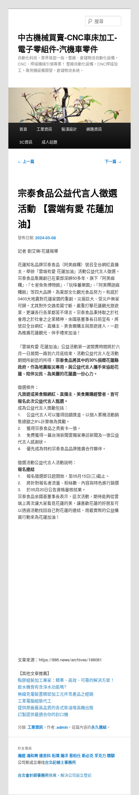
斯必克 (87, 756)
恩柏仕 (75, 756)
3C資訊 (25, 142)
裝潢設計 (69, 129)
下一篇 (113, 161)
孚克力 (100, 756)
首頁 (23, 129)
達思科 (45, 756)
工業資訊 (44, 129)
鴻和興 (32, 756)
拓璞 (55, 756)
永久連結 (99, 727)
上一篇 (26, 161)
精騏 (111, 756)
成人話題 (49, 142)
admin (62, 727)
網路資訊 (94, 129)
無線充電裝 (30, 694)
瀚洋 (64, 756)
